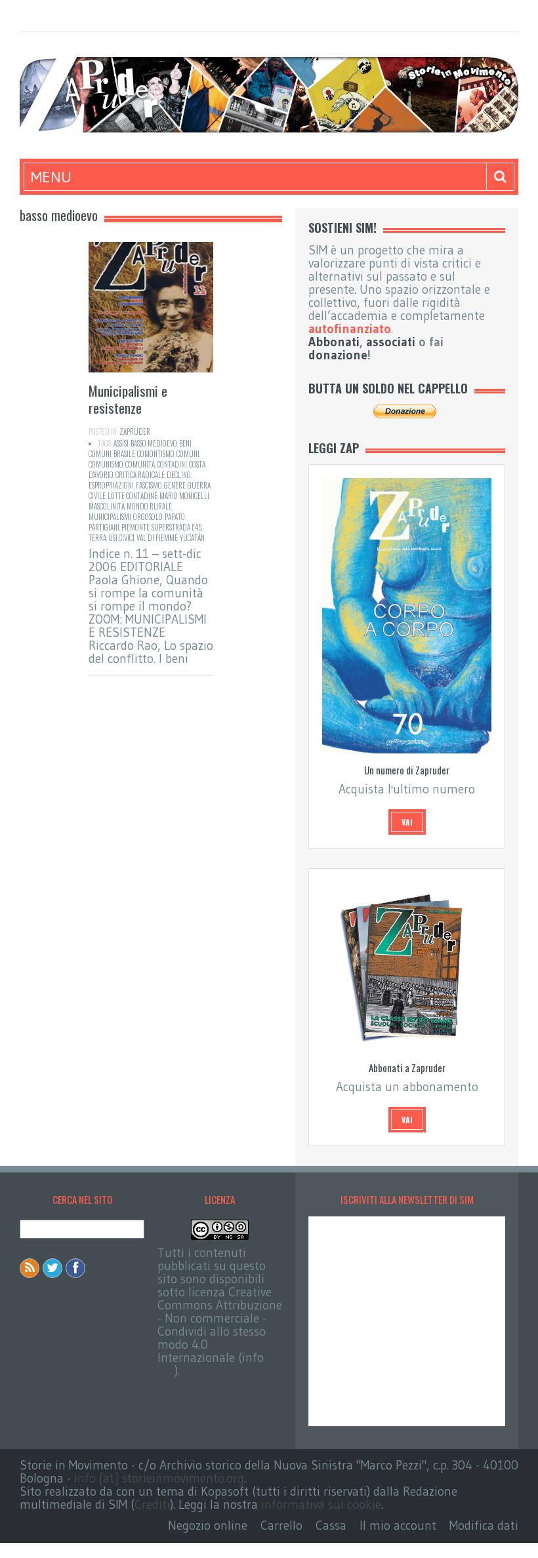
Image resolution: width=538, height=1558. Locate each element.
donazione (337, 355)
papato (175, 516)
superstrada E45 (176, 527)
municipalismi (110, 516)
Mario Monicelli (184, 495)
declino (179, 474)
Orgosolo (148, 516)
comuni (187, 454)
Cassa (331, 1525)
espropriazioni (111, 485)
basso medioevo (154, 443)
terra (97, 537)
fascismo (149, 485)
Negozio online (207, 1525)
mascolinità (107, 506)
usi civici (121, 537)
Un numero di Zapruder (406, 770)
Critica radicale (140, 474)
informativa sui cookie (321, 1504)
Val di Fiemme (157, 537)
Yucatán (192, 537)
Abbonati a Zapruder (407, 1067)
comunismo (106, 464)
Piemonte (135, 527)
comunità (140, 464)
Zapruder (134, 431)
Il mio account (398, 1525)
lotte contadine (132, 495)
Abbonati (334, 342)
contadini (172, 464)
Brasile (124, 454)
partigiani (104, 527)
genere (175, 485)
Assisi (121, 443)
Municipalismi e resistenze (128, 399)
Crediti (152, 1504)
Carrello (281, 1525)
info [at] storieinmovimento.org (159, 1478)
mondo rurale (149, 506)
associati (390, 342)
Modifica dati (483, 1525)
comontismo (156, 454)
